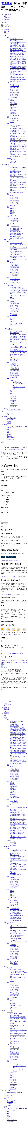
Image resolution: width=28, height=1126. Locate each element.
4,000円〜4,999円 (14, 91)
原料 (8, 207)
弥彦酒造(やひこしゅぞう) (17, 149)
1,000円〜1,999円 (14, 86)
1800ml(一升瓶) (14, 120)
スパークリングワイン (16, 323)
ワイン (5, 284)
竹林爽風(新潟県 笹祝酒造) (18, 51)
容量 (8, 117)
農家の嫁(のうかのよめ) (16, 176)
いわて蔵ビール (14, 359)
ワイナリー (10, 285)
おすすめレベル (5, 495)
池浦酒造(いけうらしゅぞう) (18, 146)
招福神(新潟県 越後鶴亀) (17, 77)
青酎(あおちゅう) (14, 172)
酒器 (8, 429)
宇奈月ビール (13, 360)
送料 (5, 16)
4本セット (13, 391)
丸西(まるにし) (14, 180)
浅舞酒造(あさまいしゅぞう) (18, 154)
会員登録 (6, 31)
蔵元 (8, 123)
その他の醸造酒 (14, 115)
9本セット (13, 395)
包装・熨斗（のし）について (18, 660)
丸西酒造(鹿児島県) (15, 234)
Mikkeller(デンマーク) (16, 346)
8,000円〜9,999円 (14, 95)
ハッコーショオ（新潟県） (17, 288)
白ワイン (12, 320)
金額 (8, 82)
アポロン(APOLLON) (16, 251)
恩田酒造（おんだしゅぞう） (18, 136)
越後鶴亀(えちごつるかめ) (17, 138)
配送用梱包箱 (10, 439)
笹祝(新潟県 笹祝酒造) (16, 50)
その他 (12, 122)
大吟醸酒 (12, 112)
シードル (12, 326)
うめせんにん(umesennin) (16, 252)
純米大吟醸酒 (13, 113)
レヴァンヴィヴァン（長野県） (18, 290)
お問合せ (6, 29)
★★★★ (8, 499)
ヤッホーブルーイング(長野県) (18, 339)
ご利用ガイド (7, 14)
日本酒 (5, 35)
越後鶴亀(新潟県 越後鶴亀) (18, 79)
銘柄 (8, 37)
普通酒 (12, 100)
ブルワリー (10, 329)
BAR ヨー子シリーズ (16, 243)
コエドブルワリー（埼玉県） (18, 338)
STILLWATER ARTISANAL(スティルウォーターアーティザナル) (18, 356)
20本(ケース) (13, 403)
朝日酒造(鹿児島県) (15, 236)
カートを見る (7, 701)
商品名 (2, 474)
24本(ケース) (13, 405)
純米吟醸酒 (13, 110)
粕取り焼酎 (13, 215)
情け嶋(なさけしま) (15, 171)
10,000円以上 (13, 97)
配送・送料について (20, 662)
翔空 (8, 414)
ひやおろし (13, 159)
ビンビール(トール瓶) (19, 387)
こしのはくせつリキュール (17, 256)
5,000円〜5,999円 (14, 92)
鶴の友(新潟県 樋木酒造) (17, 45)
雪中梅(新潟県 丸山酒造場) (18, 48)
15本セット (13, 400)
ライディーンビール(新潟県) (18, 334)
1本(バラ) (12, 380)
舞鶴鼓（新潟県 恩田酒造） (18, 46)
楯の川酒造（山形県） (16, 228)
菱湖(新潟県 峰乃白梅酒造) (18, 66)
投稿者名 (3, 481)
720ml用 (9, 423)
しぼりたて (13, 161)
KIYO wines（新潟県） (16, 287)
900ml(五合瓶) (14, 220)
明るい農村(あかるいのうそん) (18, 174)
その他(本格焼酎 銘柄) (16, 192)
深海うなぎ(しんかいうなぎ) (18, 182)
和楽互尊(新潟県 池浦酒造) (18, 68)
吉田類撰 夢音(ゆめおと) (17, 184)
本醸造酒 (12, 102)
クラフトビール (8, 328)
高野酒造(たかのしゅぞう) (17, 148)
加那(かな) (13, 190)
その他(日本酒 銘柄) (16, 81)
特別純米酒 (13, 107)
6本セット (13, 393)
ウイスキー (7, 408)
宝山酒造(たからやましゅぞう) (18, 145)
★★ (6, 503)
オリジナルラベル (12, 437)
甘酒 (8, 431)
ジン (5, 411)
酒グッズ (9, 436)
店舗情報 (6, 19)
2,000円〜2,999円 (14, 87)
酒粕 (8, 432)
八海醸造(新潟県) (14, 226)
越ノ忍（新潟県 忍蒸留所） (15, 409)
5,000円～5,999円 (14, 203)
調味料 (9, 434)
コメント (3, 512)
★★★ (7, 501)
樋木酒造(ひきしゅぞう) (16, 128)
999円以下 (13, 84)
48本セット (13, 406)
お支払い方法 (7, 17)
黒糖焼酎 (12, 212)
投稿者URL (4, 485)
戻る (2, 526)
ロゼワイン (13, 321)
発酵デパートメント (12, 427)
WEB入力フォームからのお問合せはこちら (13, 653)
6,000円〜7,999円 (14, 94)
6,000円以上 (13, 205)
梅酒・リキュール (9, 239)
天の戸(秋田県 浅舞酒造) (17, 58)
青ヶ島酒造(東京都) (15, 231)
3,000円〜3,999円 (14, 89)
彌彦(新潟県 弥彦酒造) (16, 56)
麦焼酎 (12, 210)
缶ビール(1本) (17, 382)
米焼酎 (12, 213)
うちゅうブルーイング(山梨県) (18, 336)
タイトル (3, 507)
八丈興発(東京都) (14, 230)
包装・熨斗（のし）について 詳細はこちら (13, 576)
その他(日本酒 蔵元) (16, 156)
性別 (2, 490)
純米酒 (12, 105)
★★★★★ (8, 497)
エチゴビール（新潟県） (17, 331)
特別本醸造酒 (13, 104)
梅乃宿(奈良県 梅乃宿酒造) (18, 59)
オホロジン (10, 413)
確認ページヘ (4, 523)
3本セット (13, 390)
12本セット (13, 398)
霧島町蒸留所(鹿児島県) (16, 233)
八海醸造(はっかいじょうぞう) (18, 131)
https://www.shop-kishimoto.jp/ (15, 449)
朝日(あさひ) (13, 185)
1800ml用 (9, 421)
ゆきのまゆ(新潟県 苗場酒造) (18, 61)
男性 (7, 492)
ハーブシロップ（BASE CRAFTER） (17, 426)
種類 (8, 316)
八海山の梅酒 (13, 257)
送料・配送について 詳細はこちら (11, 634)
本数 (8, 378)
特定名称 (9, 99)
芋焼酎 (12, 208)
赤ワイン (12, 318)
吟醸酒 (12, 109)
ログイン (6, 32)
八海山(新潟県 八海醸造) (17, 55)
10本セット (13, 396)
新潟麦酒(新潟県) (14, 333)
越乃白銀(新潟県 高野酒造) (18, 69)
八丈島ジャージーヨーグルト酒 (18, 259)
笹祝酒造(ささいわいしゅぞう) (18, 140)
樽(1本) (15, 388)
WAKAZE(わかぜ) (15, 130)
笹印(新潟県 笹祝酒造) (16, 53)
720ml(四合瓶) (14, 118)
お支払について (5, 660)
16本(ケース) (13, 401)
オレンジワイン (14, 324)
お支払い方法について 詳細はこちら (11, 560)
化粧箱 (5, 416)
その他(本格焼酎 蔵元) (16, 238)
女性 (13, 492)
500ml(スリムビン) (15, 279)
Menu (2, 442)
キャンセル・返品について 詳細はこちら (12, 594)
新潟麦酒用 (10, 419)
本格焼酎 (6, 164)
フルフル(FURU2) (15, 254)
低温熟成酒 (13, 162)
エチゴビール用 (11, 418)
